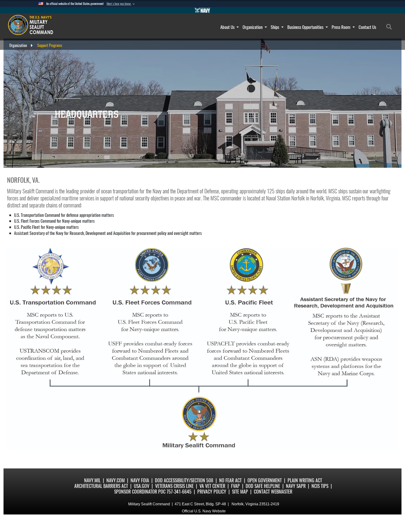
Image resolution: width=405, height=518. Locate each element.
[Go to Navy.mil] (202, 10)
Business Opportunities (305, 27)
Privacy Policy (211, 491)
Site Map (240, 491)
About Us (228, 27)
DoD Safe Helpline (263, 486)
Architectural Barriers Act (101, 486)
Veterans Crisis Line (174, 486)
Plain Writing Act (305, 480)
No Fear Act (230, 480)
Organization (253, 27)
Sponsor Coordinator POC (139, 491)
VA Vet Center (212, 486)
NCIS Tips (319, 486)
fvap (235, 486)
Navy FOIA (140, 480)
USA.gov (141, 486)
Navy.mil (92, 480)
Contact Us (367, 27)
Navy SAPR (296, 486)
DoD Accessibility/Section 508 (184, 480)
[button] (121, 3)
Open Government (265, 480)
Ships (275, 27)
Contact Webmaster (273, 491)
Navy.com (115, 480)
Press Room (341, 27)
